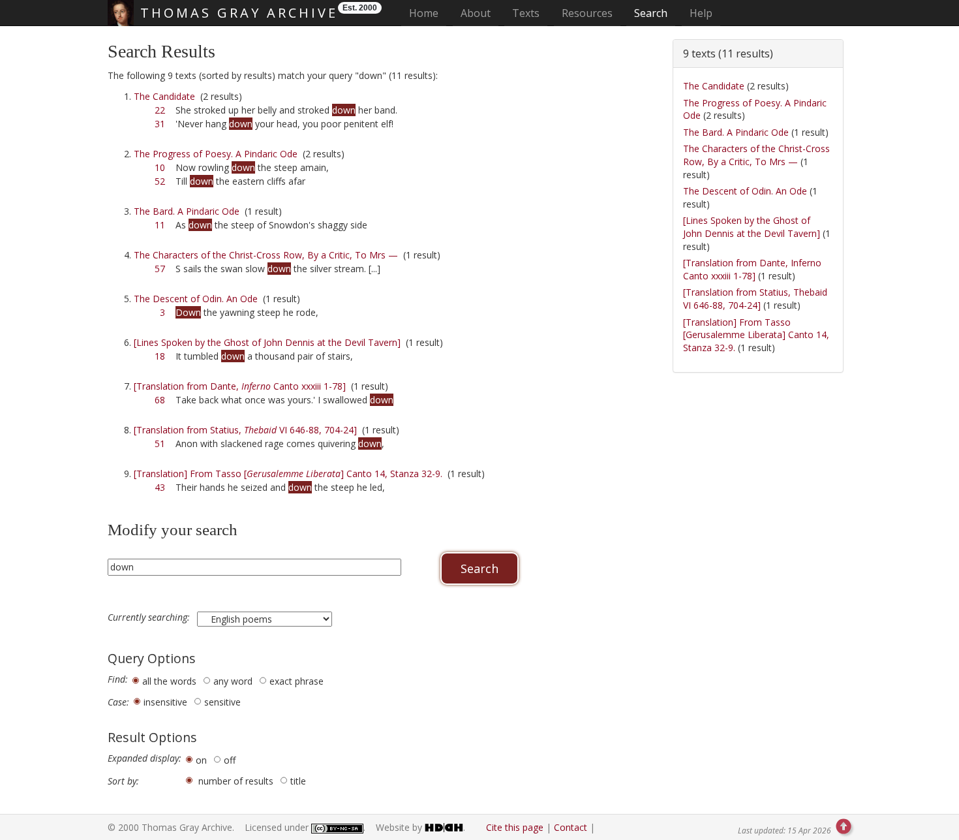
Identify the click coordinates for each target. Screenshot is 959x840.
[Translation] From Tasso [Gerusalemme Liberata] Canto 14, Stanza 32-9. (756, 335)
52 (160, 181)
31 (160, 123)
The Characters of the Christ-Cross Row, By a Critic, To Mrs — (266, 255)
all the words (169, 681)
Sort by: (123, 781)
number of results (235, 781)
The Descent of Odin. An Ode (196, 298)
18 (160, 356)
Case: (118, 702)
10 (160, 167)
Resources (587, 13)
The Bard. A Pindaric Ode (186, 211)
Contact (570, 827)
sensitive (222, 702)
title (298, 781)
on (201, 760)
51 (160, 443)
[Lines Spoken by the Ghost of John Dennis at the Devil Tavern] (267, 342)
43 (160, 487)
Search (650, 13)
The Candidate (164, 96)
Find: (118, 679)
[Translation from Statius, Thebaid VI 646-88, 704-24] (755, 298)
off (230, 760)
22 (160, 110)
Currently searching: (150, 617)
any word (232, 681)
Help (701, 13)
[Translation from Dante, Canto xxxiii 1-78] (240, 386)
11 (160, 225)
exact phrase (296, 681)
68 (160, 400)
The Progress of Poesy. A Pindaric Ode (215, 154)
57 (160, 268)
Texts (526, 13)
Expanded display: (144, 758)
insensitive (165, 702)
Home (427, 12)
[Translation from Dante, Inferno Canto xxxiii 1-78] (752, 269)
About (476, 13)
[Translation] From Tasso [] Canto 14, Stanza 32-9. (288, 473)
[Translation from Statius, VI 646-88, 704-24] (245, 430)
